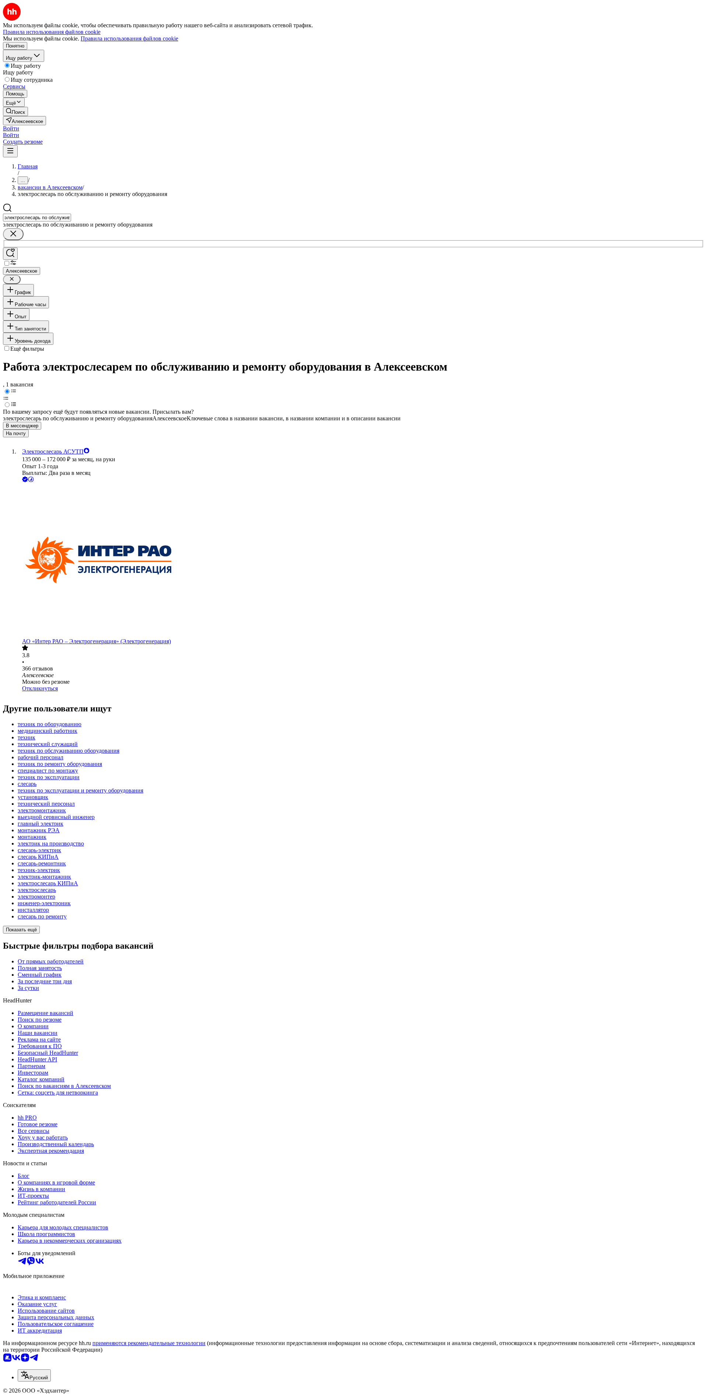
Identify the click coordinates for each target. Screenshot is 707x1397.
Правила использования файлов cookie (129, 38)
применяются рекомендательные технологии (148, 1343)
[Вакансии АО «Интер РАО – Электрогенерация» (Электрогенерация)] (361, 561)
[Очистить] (13, 234)
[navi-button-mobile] (10, 151)
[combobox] (37, 217)
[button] (11, 128)
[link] (15, 111)
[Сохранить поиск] (10, 254)
